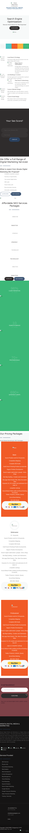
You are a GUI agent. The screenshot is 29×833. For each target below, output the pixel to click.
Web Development (6, 771)
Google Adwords (6, 788)
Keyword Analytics (6, 784)
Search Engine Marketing (8, 786)
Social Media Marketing (7, 766)
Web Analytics (5, 769)
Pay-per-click (5, 764)
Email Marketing (6, 781)
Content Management (7, 774)
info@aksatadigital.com (14, 813)
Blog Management (6, 776)
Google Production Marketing (9, 791)
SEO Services (5, 761)
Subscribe (14, 695)
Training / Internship (6, 796)
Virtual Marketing (6, 779)
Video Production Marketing (8, 793)
